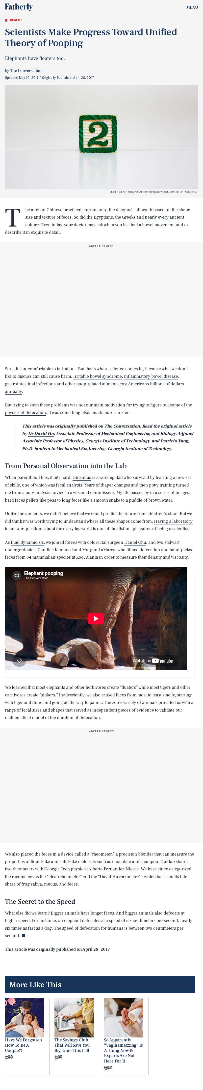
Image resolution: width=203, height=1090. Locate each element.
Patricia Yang (174, 441)
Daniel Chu (135, 542)
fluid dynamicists (27, 542)
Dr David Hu (41, 433)
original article (176, 426)
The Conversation (122, 426)
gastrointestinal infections (30, 384)
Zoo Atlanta (87, 557)
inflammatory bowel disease (151, 376)
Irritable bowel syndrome (97, 376)
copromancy (94, 210)
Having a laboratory (173, 521)
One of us (82, 477)
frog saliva (32, 884)
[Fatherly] (19, 7)
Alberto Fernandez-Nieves (113, 869)
